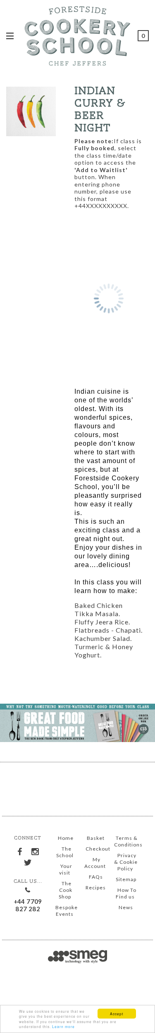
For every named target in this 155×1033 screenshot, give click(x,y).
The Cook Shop (65, 890)
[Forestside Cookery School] (77, 34)
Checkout (98, 849)
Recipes (96, 887)
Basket (96, 838)
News (126, 907)
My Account (95, 862)
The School (65, 852)
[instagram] (36, 850)
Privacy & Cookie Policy (126, 862)
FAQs (96, 877)
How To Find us (126, 893)
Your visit (65, 869)
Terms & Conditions (128, 841)
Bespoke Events (66, 910)
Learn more (63, 1026)
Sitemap (126, 879)
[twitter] (28, 861)
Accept (116, 1013)
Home (66, 838)
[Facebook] (20, 849)
